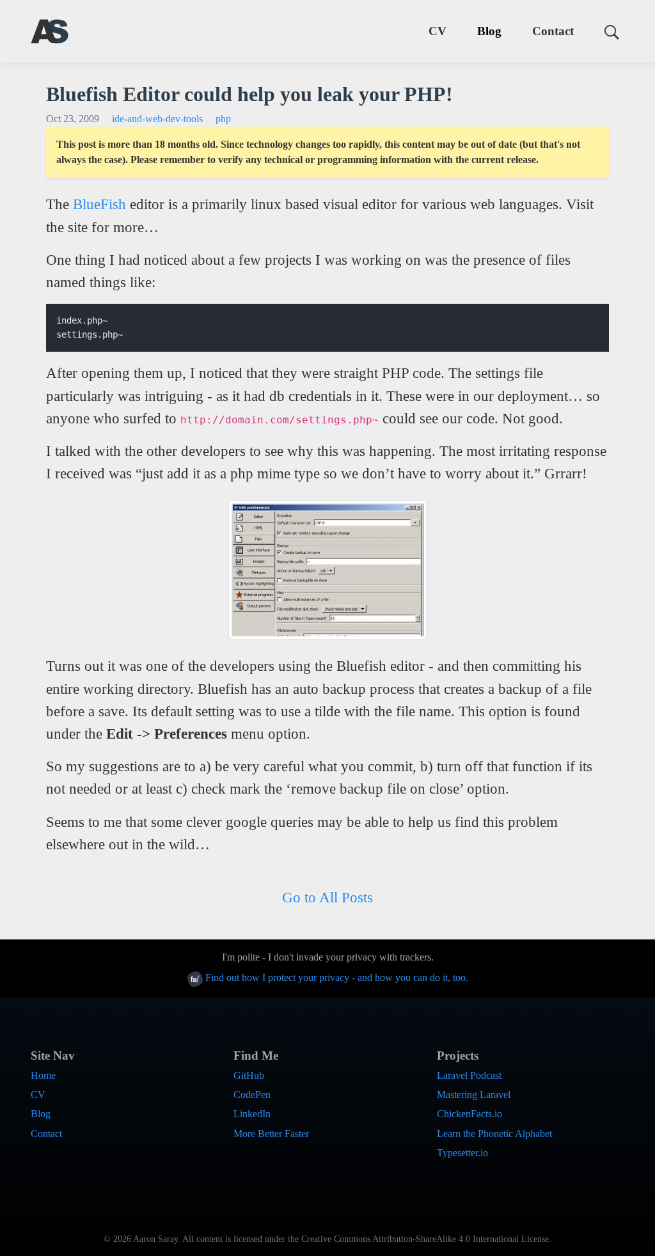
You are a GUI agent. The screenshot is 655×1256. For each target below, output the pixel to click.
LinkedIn (252, 1113)
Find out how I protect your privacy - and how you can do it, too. (335, 977)
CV (437, 31)
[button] (606, 31)
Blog (489, 31)
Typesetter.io (462, 1152)
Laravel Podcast (469, 1075)
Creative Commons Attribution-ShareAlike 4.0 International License (425, 1239)
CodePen (252, 1094)
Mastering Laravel (473, 1094)
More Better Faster (271, 1133)
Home (43, 1075)
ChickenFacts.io (469, 1113)
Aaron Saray (155, 1239)
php (223, 118)
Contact (553, 31)
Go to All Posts (327, 897)
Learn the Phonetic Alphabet (494, 1133)
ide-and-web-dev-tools (157, 118)
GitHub (248, 1075)
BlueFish (99, 204)
